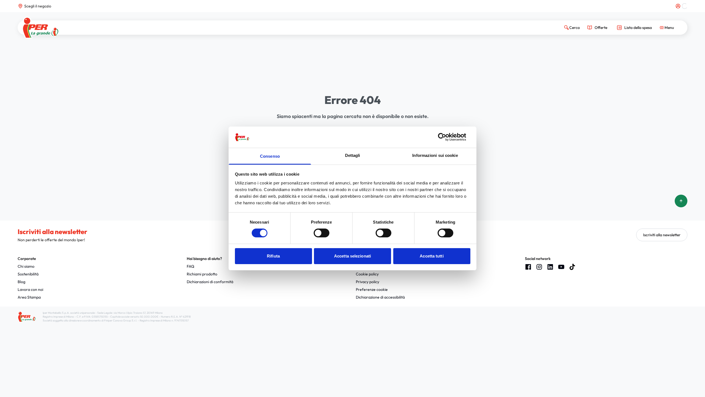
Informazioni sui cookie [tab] (435, 155)
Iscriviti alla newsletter (661, 234)
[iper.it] (40, 28)
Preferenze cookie (372, 289)
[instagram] (539, 267)
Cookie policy (367, 274)
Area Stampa (29, 297)
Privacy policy (367, 281)
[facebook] (528, 267)
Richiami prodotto (202, 274)
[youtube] (561, 267)
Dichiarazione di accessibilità (380, 297)
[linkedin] (550, 267)
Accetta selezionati (352, 256)
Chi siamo (26, 266)
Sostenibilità (28, 274)
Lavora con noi (30, 289)
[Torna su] (681, 201)
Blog (21, 281)
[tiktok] (572, 267)
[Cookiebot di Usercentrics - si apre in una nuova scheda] (446, 137)
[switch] (321, 233)
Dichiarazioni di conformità (210, 281)
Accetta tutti (431, 256)
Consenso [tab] (270, 156)
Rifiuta (273, 256)
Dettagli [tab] (352, 155)
